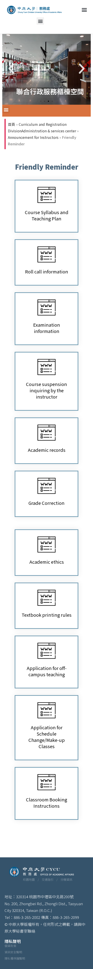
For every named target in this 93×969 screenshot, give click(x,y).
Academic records (46, 450)
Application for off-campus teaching (47, 671)
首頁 (11, 124)
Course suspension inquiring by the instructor (46, 390)
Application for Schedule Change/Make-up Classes (46, 736)
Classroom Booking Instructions (46, 802)
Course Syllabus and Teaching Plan (46, 215)
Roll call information (46, 271)
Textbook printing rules (47, 615)
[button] (84, 10)
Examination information (46, 328)
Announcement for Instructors (33, 137)
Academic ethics (46, 562)
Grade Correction (46, 503)
